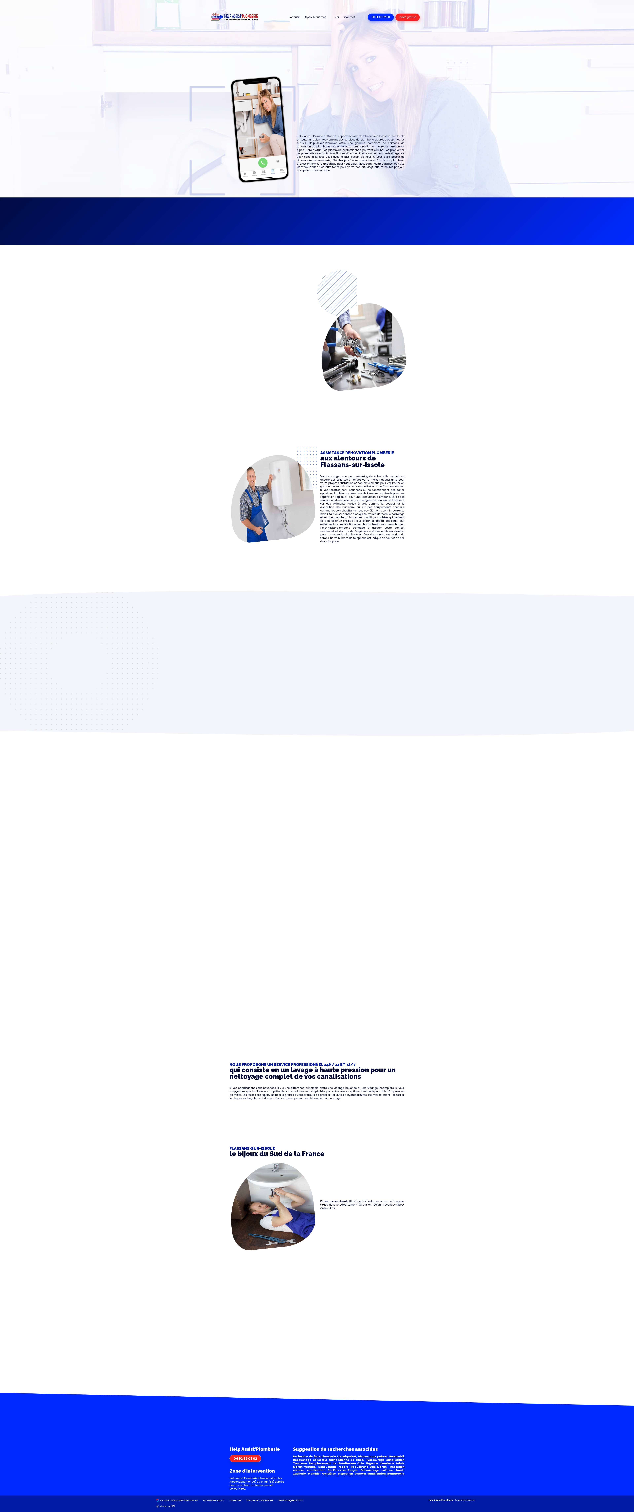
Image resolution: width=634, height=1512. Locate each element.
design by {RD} (167, 1506)
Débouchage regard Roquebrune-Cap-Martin (352, 1467)
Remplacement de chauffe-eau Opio (336, 1463)
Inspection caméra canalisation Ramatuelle (371, 1474)
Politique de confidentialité (260, 1500)
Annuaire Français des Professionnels (179, 1500)
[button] (256, 217)
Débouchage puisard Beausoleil (381, 1456)
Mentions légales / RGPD (291, 1500)
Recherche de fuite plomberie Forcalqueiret (324, 1456)
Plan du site (235, 1500)
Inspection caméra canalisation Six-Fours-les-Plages (349, 1468)
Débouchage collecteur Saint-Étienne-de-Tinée (328, 1460)
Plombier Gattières (322, 1474)
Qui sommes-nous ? (213, 1500)
